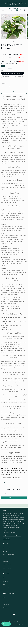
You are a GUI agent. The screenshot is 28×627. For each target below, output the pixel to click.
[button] (3, 9)
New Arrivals (6, 551)
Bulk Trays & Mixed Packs (10, 554)
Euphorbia (6, 604)
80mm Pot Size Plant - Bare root (13, 73)
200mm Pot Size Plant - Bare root (14, 80)
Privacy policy (20, 621)
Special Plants (7, 558)
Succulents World (13, 619)
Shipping (10, 68)
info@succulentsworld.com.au (12, 535)
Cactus (5, 601)
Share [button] (4, 482)
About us (5, 581)
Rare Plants (6, 561)
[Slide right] (17, 41)
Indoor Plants (7, 568)
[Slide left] (10, 41)
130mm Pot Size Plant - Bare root (13, 77)
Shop (4, 577)
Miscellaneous (7, 564)
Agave (4, 597)
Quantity (3, 83)
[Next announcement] (25, 3)
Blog (4, 584)
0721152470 (6, 539)
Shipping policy (19, 624)
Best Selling (6, 548)
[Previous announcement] (2, 3)
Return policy (12, 621)
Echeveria (6, 607)
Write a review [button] (14, 498)
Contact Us (6, 588)
